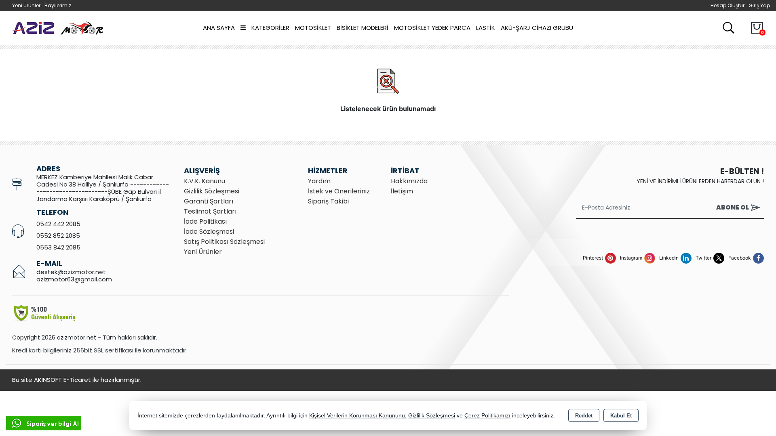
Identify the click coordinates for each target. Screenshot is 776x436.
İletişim (402, 191)
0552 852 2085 (58, 235)
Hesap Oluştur (727, 5)
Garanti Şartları (208, 201)
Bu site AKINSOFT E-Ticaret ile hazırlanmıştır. (76, 379)
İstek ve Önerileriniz (339, 191)
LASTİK (485, 27)
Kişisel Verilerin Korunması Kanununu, (358, 416)
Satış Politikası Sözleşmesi (224, 241)
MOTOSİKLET (313, 27)
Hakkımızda (409, 181)
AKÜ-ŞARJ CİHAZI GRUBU (537, 27)
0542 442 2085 (58, 224)
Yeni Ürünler (203, 251)
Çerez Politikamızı (487, 416)
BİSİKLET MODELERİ (362, 27)
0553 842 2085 (58, 247)
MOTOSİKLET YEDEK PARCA (432, 27)
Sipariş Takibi (328, 201)
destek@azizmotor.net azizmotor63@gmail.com (74, 275)
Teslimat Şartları (210, 211)
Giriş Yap (759, 5)
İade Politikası (205, 221)
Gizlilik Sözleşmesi (211, 191)
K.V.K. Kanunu (204, 181)
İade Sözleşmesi (209, 231)
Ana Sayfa (219, 27)
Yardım (319, 181)
